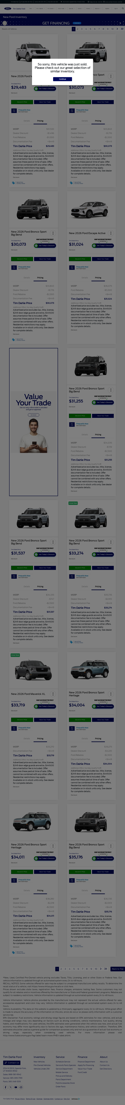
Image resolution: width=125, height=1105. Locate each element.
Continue (62, 79)
